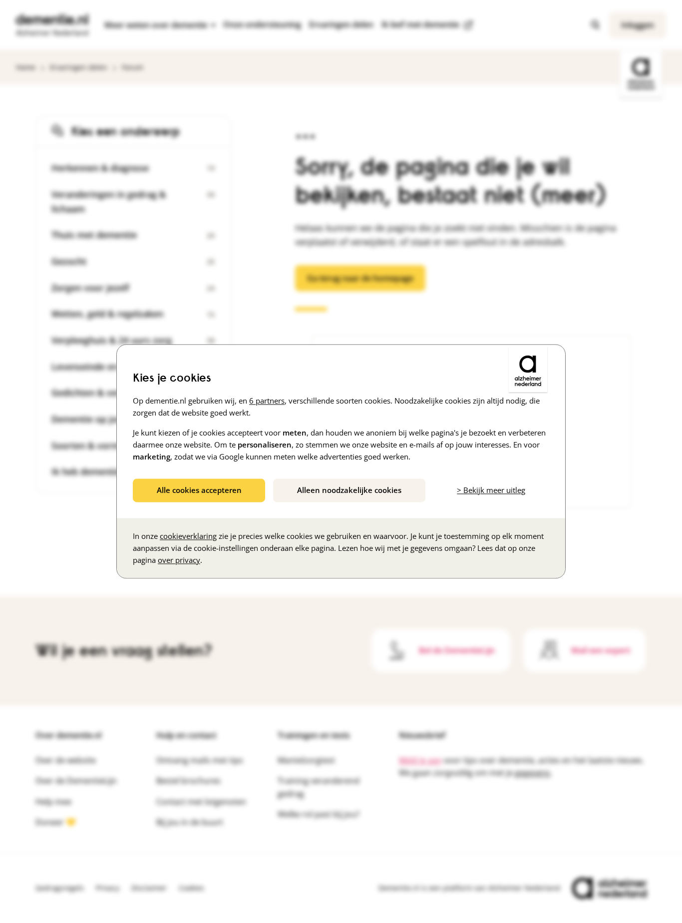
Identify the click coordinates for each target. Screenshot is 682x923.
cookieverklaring (188, 536)
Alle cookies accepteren (199, 490)
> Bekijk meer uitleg (491, 490)
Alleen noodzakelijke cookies (349, 490)
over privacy (179, 560)
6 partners (267, 401)
